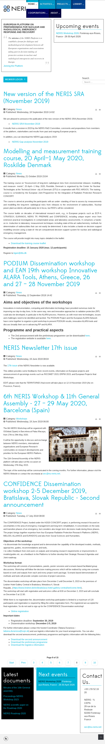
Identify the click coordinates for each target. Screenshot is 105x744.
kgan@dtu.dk (20, 253)
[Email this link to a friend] (100, 110)
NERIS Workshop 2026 (67, 33)
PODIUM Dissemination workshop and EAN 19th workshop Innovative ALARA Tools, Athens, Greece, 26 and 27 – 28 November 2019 (50, 274)
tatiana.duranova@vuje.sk (16, 631)
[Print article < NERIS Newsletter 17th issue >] (96, 356)
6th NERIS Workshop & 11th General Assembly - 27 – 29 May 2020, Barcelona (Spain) (51, 403)
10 (94, 663)
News (19, 109)
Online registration (20, 611)
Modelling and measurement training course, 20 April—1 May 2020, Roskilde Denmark (52, 158)
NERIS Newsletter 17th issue (40, 348)
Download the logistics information (27, 645)
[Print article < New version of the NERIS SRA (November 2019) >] (96, 110)
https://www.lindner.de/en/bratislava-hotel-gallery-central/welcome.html (47, 588)
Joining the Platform (13, 66)
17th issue (12, 365)
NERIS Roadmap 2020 (14, 713)
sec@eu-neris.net (51, 473)
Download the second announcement (29, 639)
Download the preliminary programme (29, 642)
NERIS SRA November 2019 (25, 124)
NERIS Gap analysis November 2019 (29, 142)
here (87, 336)
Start (11, 663)
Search (85, 78)
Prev (23, 663)
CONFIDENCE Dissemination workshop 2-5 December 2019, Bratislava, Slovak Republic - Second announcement (51, 494)
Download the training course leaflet (28, 243)
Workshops (21, 419)
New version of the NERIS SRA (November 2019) (43, 97)
